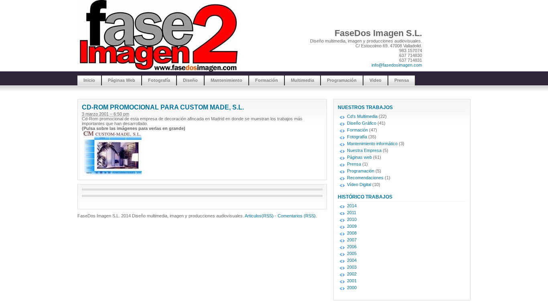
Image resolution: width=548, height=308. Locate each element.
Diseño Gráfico (361, 123)
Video (375, 80)
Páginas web (359, 157)
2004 (352, 260)
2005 (352, 253)
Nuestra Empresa (364, 150)
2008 (352, 233)
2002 (352, 274)
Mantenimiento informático (372, 143)
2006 (352, 246)
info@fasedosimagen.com (396, 65)
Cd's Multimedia (362, 116)
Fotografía (159, 80)
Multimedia (302, 80)
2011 (351, 212)
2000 (352, 287)
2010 (352, 219)
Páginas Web (121, 80)
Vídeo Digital (359, 184)
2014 (352, 205)
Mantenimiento (226, 80)
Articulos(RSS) (259, 215)
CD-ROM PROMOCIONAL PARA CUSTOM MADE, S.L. (163, 107)
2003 (352, 267)
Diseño (190, 80)
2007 (352, 239)
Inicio (89, 80)
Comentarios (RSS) (297, 215)
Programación (342, 80)
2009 (352, 226)
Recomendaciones (365, 177)
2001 (352, 280)
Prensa (401, 80)
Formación (266, 80)
